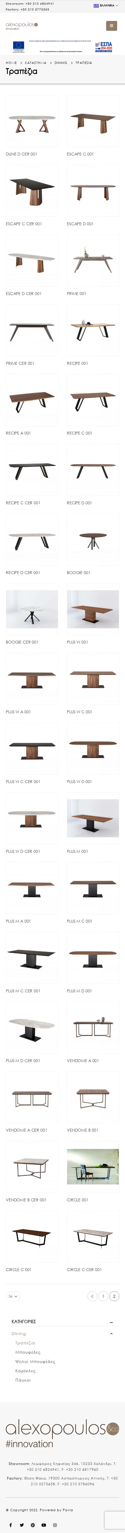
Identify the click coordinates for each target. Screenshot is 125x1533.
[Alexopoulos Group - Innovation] (22, 26)
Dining (19, 1333)
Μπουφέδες (28, 1352)
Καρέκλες (25, 1370)
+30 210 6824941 (40, 3)
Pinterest (32, 1525)
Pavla (68, 1510)
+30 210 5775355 (35, 9)
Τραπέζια (25, 1343)
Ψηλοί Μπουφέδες (35, 1361)
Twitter (21, 1525)
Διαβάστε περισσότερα (48, 105)
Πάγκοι (23, 1380)
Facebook (10, 1525)
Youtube (44, 1525)
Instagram (55, 1525)
